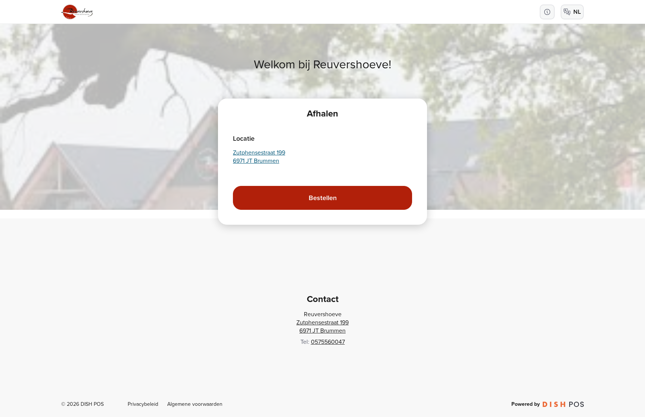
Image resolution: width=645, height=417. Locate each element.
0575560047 (328, 341)
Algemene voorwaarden (194, 404)
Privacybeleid (143, 404)
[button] (547, 11)
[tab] (322, 113)
